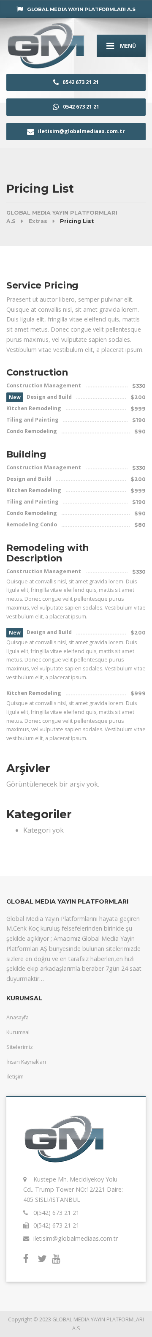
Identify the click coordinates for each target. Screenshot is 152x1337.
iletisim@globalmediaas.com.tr (81, 131)
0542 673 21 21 (80, 82)
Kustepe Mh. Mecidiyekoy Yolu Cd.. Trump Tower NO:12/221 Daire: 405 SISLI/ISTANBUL (73, 1189)
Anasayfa (17, 1017)
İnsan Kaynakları (26, 1061)
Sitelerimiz (19, 1047)
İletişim (15, 1076)
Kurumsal (18, 1032)
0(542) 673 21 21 (56, 1213)
